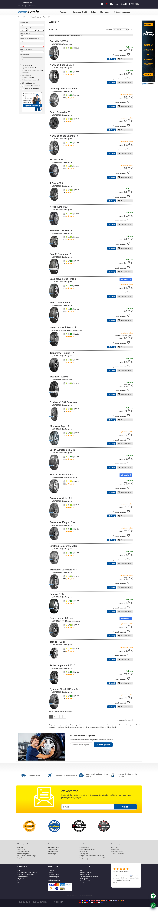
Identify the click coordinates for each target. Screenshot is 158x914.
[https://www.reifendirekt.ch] (85, 900)
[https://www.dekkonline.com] (92, 900)
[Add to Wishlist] (129, 55)
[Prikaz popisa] (128, 29)
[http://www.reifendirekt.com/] (102, 902)
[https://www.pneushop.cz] (114, 900)
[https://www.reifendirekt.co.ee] (92, 902)
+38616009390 (27, 2)
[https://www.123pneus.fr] (82, 900)
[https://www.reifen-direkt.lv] (97, 902)
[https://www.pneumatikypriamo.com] (116, 900)
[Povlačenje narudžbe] (107, 4)
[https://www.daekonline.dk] (94, 900)
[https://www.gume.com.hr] (89, 902)
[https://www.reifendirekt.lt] (94, 902)
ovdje (115, 882)
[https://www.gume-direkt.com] (106, 900)
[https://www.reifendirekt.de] (80, 900)
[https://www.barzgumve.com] (87, 902)
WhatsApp (27, 6)
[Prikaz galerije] (131, 29)
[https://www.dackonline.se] (87, 900)
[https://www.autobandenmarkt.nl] (97, 900)
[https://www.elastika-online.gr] (85, 902)
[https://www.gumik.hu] (123, 900)
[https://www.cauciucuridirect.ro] (82, 902)
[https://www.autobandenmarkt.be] (109, 900)
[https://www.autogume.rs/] (99, 902)
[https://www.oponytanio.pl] (80, 902)
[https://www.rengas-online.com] (111, 900)
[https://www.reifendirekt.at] (104, 900)
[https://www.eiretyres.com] (121, 900)
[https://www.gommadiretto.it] (89, 900)
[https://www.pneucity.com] (118, 900)
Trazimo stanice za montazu (122, 871)
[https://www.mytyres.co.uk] (99, 900)
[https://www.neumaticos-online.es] (102, 900)
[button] (153, 896)
